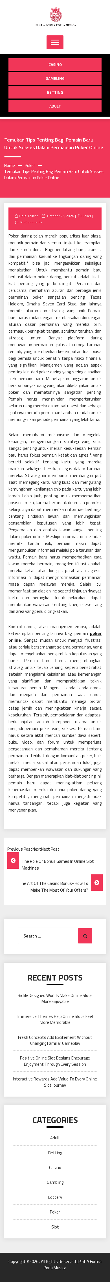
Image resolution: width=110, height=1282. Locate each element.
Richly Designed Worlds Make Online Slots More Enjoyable (55, 998)
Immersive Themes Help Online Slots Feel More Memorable (55, 1019)
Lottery (55, 1197)
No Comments (31, 222)
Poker (86, 216)
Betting (55, 92)
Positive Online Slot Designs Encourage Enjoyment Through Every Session (55, 1061)
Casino (55, 64)
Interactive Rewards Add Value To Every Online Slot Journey (55, 1082)
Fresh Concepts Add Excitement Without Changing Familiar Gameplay (55, 1040)
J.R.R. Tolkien (29, 216)
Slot (55, 1227)
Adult (55, 106)
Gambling (55, 78)
